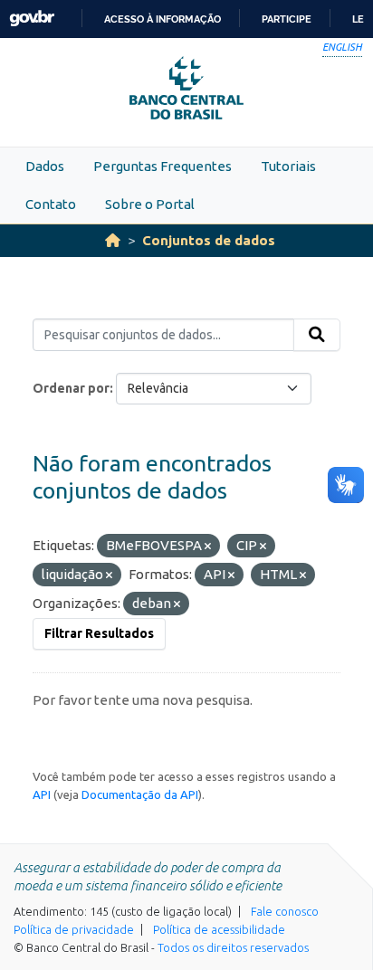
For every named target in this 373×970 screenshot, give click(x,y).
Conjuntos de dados (208, 240)
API (42, 794)
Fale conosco (285, 911)
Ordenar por (71, 388)
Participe (286, 19)
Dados (44, 166)
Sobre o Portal (150, 204)
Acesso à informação (162, 19)
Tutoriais (288, 166)
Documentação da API (139, 794)
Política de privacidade (74, 929)
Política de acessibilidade (219, 929)
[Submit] (316, 335)
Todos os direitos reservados (233, 947)
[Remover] (208, 546)
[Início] (112, 240)
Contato (50, 204)
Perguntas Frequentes (162, 166)
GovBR (31, 18)
